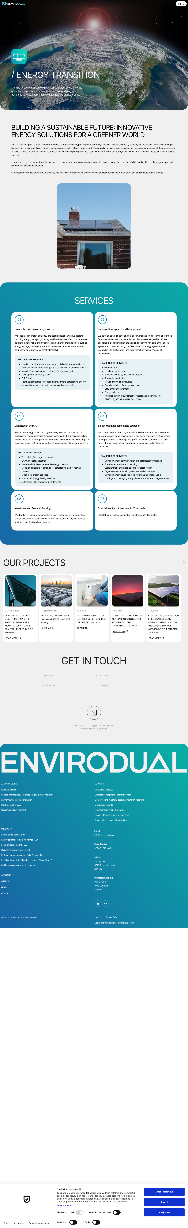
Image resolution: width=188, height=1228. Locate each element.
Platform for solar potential (13, 855)
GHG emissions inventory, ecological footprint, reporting (119, 800)
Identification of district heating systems (19, 860)
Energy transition (8, 789)
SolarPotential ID (34, 855)
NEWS (4, 887)
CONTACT (6, 893)
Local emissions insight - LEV (14, 845)
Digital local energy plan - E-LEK (15, 850)
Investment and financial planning (109, 810)
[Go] (94, 713)
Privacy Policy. (101, 728)
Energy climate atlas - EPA (13, 834)
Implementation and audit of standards (112, 815)
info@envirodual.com (104, 835)
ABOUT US (6, 875)
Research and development (13, 810)
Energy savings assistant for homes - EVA (20, 839)
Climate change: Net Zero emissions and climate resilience (27, 794)
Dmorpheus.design (126, 923)
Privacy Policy (112, 917)
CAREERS (5, 881)
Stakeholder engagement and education (112, 820)
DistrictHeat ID (45, 860)
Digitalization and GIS (104, 805)
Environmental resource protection (16, 800)
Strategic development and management (113, 794)
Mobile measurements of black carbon (18, 865)
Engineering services (104, 789)
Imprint (98, 917)
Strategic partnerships (11, 805)
